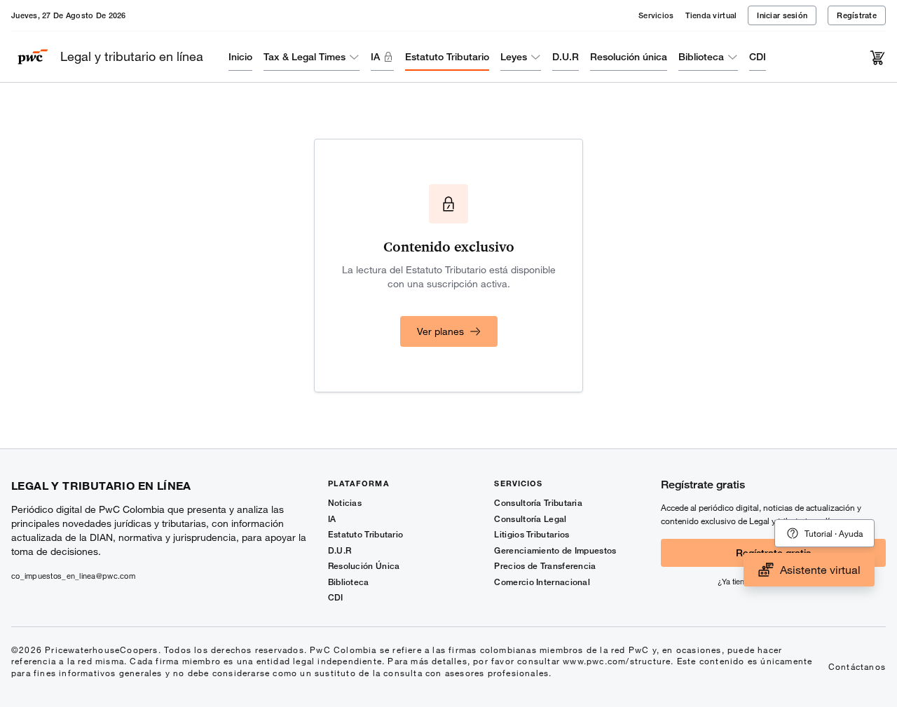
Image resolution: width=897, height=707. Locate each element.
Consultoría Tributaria (538, 502)
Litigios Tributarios (531, 534)
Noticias (345, 502)
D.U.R (565, 56)
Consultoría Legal (530, 519)
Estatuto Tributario (447, 56)
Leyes (513, 56)
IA (375, 56)
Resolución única (628, 56)
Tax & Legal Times (304, 56)
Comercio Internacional (542, 582)
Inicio (240, 56)
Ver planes (440, 331)
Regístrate (857, 15)
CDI (757, 56)
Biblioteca (701, 56)
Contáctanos (857, 666)
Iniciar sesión (782, 15)
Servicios (655, 15)
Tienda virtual (711, 15)
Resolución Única (364, 566)
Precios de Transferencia (545, 566)
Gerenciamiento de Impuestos (555, 550)
